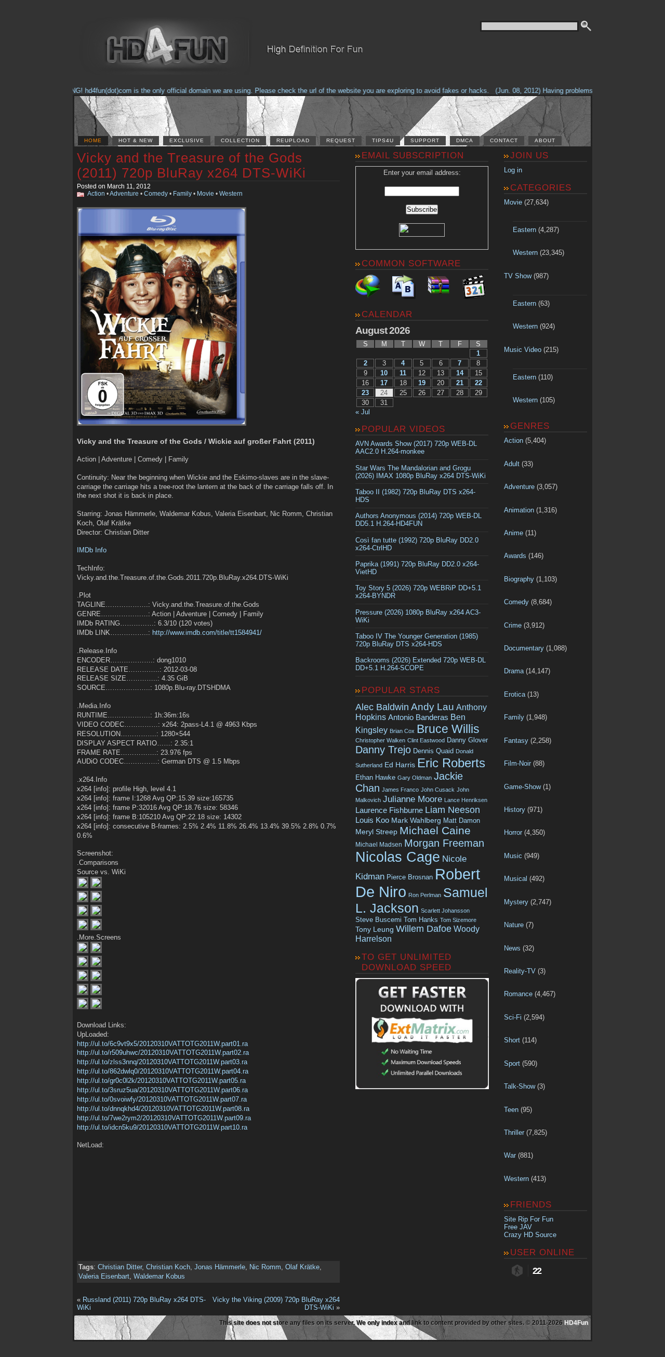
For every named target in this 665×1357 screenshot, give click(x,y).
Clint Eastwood (426, 740)
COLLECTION (240, 140)
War (510, 1155)
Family (182, 194)
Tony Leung (374, 929)
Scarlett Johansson (445, 910)
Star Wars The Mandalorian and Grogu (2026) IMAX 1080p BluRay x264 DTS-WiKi (420, 472)
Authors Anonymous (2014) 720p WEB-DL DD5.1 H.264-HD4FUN (418, 519)
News (512, 948)
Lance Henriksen (465, 800)
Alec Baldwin (382, 707)
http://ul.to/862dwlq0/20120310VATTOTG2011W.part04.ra (162, 1071)
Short (512, 1040)
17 (384, 383)
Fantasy (516, 740)
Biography (519, 579)
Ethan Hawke (375, 777)
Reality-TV (520, 971)
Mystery (516, 902)
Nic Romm (265, 1267)
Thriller (514, 1132)
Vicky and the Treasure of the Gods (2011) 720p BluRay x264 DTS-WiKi (191, 165)
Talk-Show (519, 1086)
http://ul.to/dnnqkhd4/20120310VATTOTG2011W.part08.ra (163, 1108)
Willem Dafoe (423, 929)
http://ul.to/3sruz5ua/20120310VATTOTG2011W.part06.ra (162, 1090)
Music (513, 856)
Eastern (524, 230)
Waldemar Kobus (159, 1276)
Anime (513, 533)
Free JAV (518, 1227)
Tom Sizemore (458, 920)
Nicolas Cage (397, 857)
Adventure (124, 194)
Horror (513, 832)
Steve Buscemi (378, 920)
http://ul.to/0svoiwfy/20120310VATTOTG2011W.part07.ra (162, 1099)
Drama (514, 671)
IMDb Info (92, 550)
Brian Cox (402, 731)
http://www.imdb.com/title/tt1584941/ (207, 632)
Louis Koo (372, 820)
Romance (518, 994)
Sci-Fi (513, 1017)
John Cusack (438, 789)
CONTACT (504, 140)
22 (478, 383)
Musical (515, 879)
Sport (512, 1063)
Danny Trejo (383, 749)
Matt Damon (461, 820)
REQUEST (340, 140)
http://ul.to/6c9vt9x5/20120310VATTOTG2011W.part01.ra (162, 1044)
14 (459, 373)
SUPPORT (425, 140)
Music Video (522, 350)
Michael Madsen (378, 844)
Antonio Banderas (418, 717)
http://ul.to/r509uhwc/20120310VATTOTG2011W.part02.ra (163, 1052)
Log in (513, 170)
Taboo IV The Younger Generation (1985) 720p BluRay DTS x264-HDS (416, 640)
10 (384, 373)
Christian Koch (168, 1267)
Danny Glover (467, 740)
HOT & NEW (135, 140)
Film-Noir (517, 763)
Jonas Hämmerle (219, 1267)
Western (231, 194)
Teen (511, 1110)
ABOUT (545, 140)
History (514, 809)
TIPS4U (383, 140)
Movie (205, 194)
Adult (512, 464)
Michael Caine (435, 830)
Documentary (524, 648)
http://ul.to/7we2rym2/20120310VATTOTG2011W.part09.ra (164, 1118)
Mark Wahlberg (416, 820)
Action (96, 194)
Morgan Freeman (444, 843)
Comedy (156, 194)
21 (459, 383)
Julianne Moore (412, 799)
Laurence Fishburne (389, 810)
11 (403, 373)
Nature (514, 925)
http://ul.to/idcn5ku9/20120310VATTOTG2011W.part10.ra (162, 1127)
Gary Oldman (414, 778)
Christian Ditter (120, 1267)
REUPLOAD (293, 140)
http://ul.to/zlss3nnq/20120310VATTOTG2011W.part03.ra (162, 1062)
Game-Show (522, 787)
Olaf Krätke (302, 1267)
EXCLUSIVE (186, 140)
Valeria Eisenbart (103, 1276)
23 (365, 393)
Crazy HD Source (530, 1235)
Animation (519, 510)
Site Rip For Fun (528, 1219)
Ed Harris (399, 765)
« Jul (362, 412)
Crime (513, 625)
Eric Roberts (451, 763)
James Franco (400, 789)
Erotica (514, 694)
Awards (515, 556)
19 (421, 383)
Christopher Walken (380, 740)
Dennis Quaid (433, 751)
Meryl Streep (376, 832)
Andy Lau (432, 706)
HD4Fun (576, 1323)
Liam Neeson (452, 810)
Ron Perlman (424, 895)
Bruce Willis (448, 729)
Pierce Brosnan (410, 877)
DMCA (464, 140)
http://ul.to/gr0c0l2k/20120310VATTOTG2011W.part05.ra (161, 1080)
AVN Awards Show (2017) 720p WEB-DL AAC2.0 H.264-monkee (416, 447)
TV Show (517, 276)
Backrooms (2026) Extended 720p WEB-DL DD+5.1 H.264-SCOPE (420, 664)
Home (93, 140)
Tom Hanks (421, 920)
